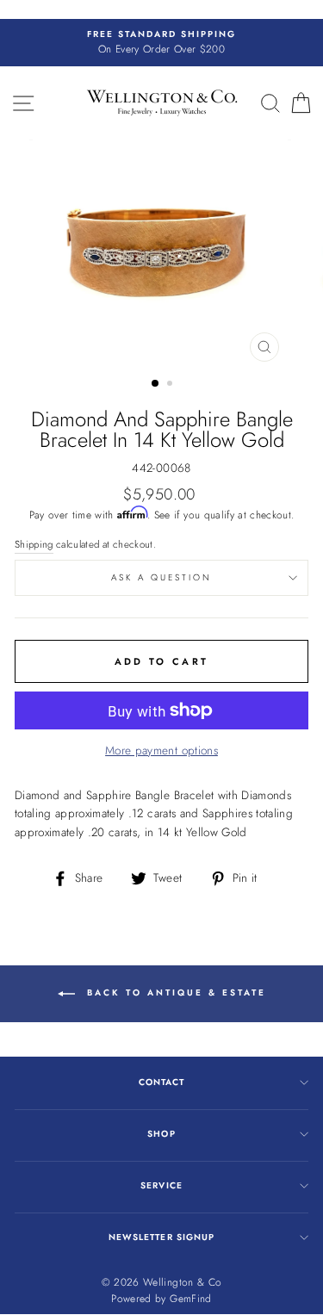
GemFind (190, 1298)
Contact (161, 1082)
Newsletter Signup (161, 1237)
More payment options (161, 750)
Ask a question (162, 577)
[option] (161, 43)
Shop (161, 1133)
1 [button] (156, 384)
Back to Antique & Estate (174, 992)
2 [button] (171, 385)
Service (161, 1185)
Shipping (34, 544)
